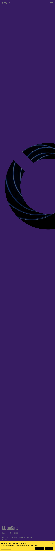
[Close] (52, 543)
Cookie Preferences (6, 548)
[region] (27, 546)
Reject (48, 548)
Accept (39, 548)
